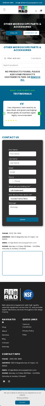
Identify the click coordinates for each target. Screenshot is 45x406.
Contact (5, 343)
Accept (22, 402)
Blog (4, 339)
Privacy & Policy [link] (22, 398)
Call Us (13, 33)
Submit (22, 219)
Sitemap (5, 347)
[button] (36, 11)
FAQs (24, 335)
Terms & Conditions (26, 325)
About (4, 331)
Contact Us (31, 33)
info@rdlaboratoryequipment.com (29, 3)
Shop (4, 327)
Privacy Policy (28, 331)
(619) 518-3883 (8, 3)
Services (5, 335)
